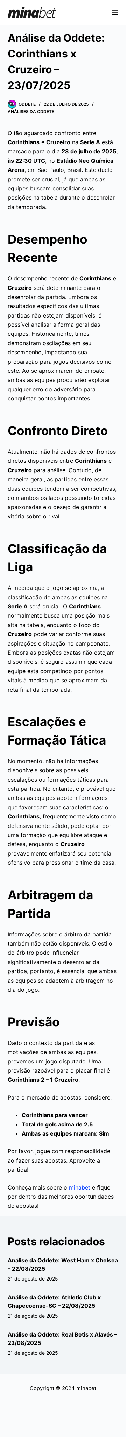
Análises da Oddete (31, 111)
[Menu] (115, 12)
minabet (79, 1187)
